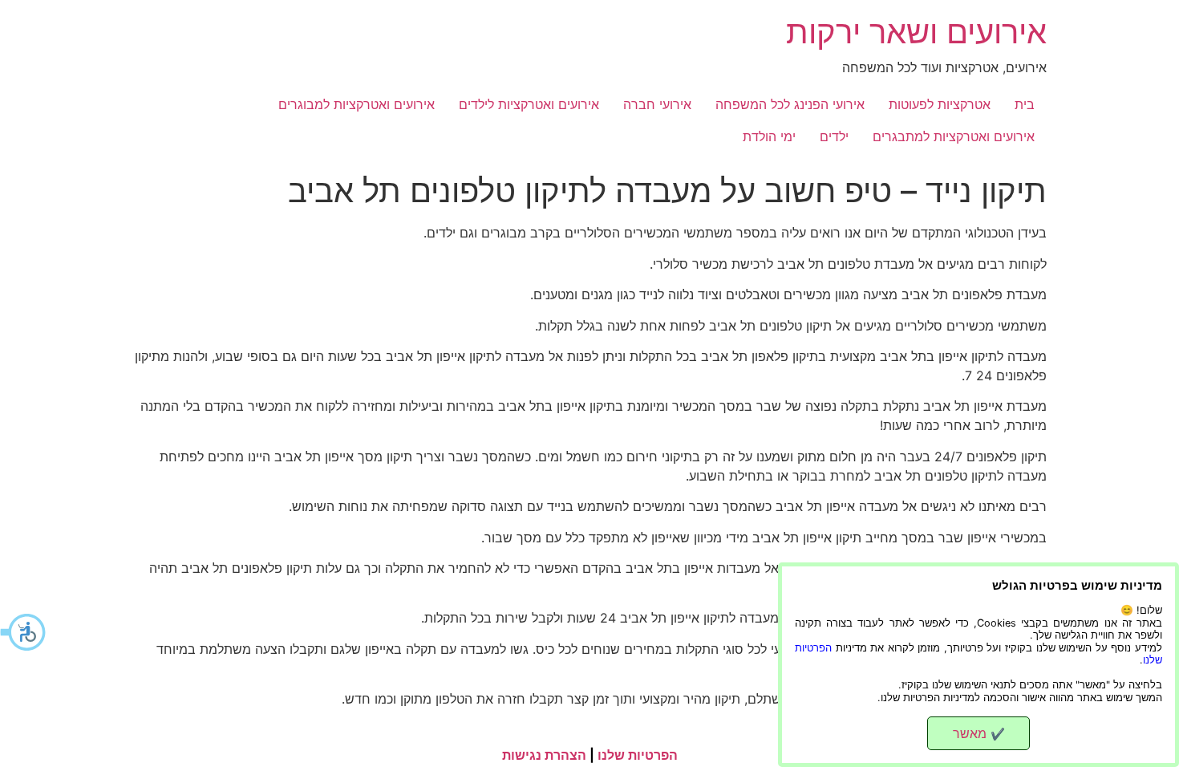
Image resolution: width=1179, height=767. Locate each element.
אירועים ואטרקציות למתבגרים (954, 136)
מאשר (979, 733)
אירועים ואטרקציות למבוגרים (356, 104)
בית (1025, 104)
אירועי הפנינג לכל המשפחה (790, 104)
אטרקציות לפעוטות (940, 104)
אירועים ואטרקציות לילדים (529, 104)
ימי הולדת (769, 136)
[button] (24, 632)
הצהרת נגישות (544, 755)
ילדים (834, 136)
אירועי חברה (657, 104)
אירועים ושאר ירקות (916, 31)
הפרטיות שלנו (638, 755)
